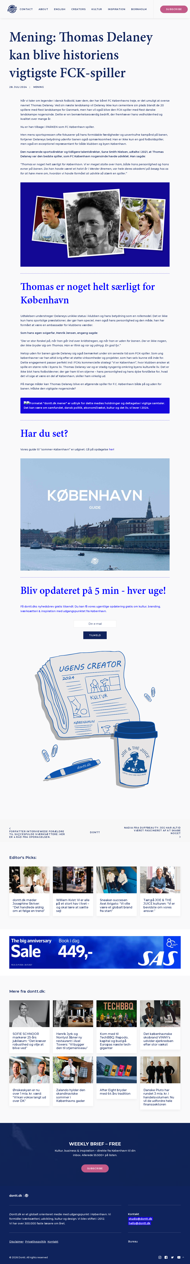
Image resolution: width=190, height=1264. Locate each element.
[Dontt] (11, 9)
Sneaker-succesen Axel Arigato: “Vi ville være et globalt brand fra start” (116, 905)
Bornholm (139, 9)
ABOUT (43, 9)
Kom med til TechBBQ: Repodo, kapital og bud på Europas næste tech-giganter (115, 1041)
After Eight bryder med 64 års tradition (115, 1091)
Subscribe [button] (95, 1168)
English (59, 9)
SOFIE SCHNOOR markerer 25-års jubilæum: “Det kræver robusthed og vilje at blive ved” (29, 1041)
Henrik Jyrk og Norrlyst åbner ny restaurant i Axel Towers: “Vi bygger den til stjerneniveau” (72, 1041)
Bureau (133, 1241)
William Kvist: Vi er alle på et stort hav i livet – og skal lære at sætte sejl (72, 905)
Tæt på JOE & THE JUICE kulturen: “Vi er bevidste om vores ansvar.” (159, 905)
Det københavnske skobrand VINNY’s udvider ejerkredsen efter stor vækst (158, 1039)
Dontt (95, 832)
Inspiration (116, 9)
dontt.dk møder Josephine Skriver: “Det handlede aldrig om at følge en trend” (29, 905)
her (111, 449)
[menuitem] (26, 9)
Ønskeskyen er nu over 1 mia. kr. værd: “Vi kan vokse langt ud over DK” (29, 1095)
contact (26, 9)
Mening (38, 87)
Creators (78, 9)
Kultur (96, 9)
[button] (29, 879)
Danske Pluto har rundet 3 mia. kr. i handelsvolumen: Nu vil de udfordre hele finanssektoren (158, 1097)
